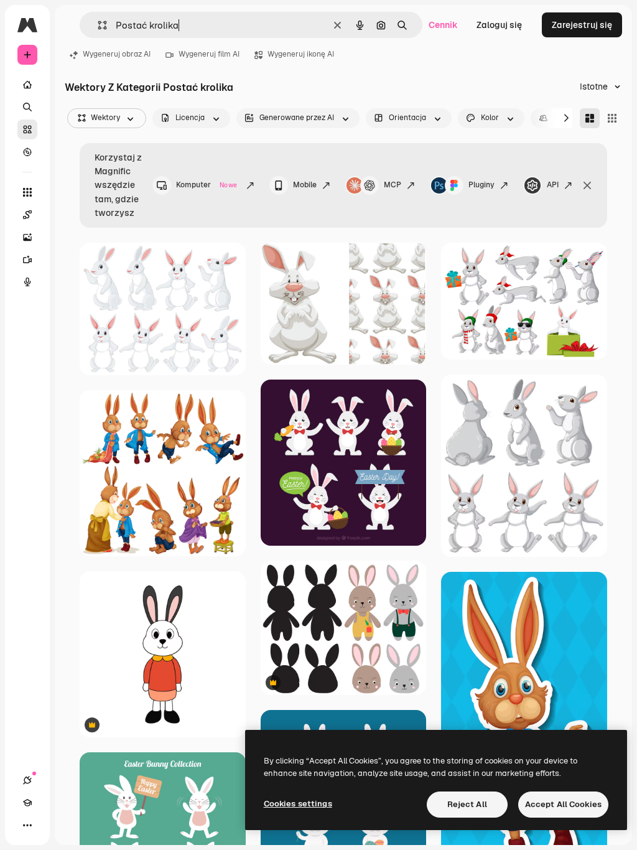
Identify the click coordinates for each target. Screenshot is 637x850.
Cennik (443, 24)
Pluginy (481, 185)
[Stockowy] (27, 129)
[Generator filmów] (27, 259)
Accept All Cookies (563, 804)
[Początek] (27, 85)
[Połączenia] (27, 780)
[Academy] (27, 803)
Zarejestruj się (582, 24)
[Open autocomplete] (97, 25)
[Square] (612, 118)
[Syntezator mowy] (27, 282)
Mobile (305, 185)
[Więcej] (27, 825)
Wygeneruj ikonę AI (300, 54)
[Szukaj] (27, 107)
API (553, 185)
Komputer (206, 185)
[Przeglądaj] (27, 152)
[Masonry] (590, 118)
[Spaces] (27, 215)
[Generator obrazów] (27, 237)
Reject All (467, 804)
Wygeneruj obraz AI (117, 54)
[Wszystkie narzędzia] (27, 192)
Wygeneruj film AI (209, 54)
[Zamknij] (587, 185)
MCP (392, 185)
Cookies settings (298, 803)
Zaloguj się (499, 24)
